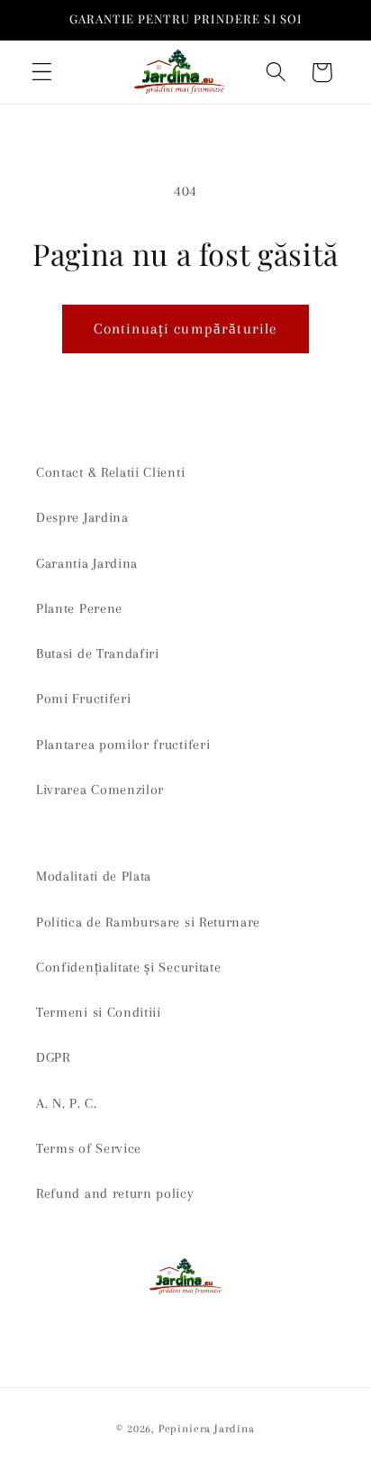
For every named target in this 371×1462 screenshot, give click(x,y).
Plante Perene (79, 608)
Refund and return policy (115, 1193)
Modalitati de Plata (93, 876)
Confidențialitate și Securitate (128, 967)
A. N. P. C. (66, 1103)
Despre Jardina (82, 517)
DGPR (53, 1057)
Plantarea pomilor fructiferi (123, 744)
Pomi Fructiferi (83, 698)
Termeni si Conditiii (98, 1012)
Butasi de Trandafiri (97, 653)
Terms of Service (88, 1148)
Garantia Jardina (87, 563)
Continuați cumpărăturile (186, 328)
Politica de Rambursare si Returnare (148, 922)
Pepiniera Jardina (206, 1428)
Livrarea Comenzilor (100, 789)
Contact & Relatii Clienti (110, 472)
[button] (42, 73)
